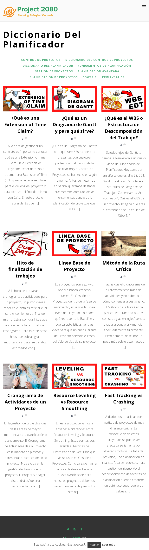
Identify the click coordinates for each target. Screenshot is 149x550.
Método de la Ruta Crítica (123, 265)
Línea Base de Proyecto (74, 265)
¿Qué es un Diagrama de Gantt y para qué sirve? (74, 124)
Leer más (108, 544)
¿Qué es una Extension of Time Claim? (25, 124)
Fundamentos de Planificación (104, 65)
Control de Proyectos (41, 60)
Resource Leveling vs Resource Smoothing (74, 401)
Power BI (89, 77)
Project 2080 (72, 538)
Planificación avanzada (98, 71)
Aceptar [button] (94, 544)
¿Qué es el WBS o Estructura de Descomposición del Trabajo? (124, 128)
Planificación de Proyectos (54, 77)
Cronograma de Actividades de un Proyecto (25, 401)
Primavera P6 (113, 77)
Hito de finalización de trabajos (25, 269)
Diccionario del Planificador (48, 65)
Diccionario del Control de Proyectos (99, 60)
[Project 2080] (32, 16)
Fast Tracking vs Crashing (124, 398)
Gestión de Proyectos (54, 71)
